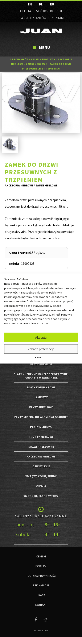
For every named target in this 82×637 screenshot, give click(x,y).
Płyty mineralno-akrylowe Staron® (41, 417)
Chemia (41, 486)
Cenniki (41, 556)
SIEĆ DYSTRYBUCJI (49, 11)
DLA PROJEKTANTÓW (31, 18)
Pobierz (41, 566)
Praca (41, 595)
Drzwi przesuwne (41, 446)
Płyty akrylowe (41, 407)
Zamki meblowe (36, 64)
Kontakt (41, 605)
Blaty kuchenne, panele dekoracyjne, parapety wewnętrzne (41, 375)
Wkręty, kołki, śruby (41, 476)
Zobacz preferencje (41, 349)
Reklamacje (41, 585)
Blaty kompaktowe (41, 387)
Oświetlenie (41, 466)
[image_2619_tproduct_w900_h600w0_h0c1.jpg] (41, 103)
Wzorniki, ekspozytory (41, 496)
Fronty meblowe (41, 437)
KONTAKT (58, 18)
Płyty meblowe (41, 427)
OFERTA (25, 11)
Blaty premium (41, 364)
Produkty (48, 59)
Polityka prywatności (41, 576)
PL (41, 4)
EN (30, 4)
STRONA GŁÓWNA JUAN (24, 59)
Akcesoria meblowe (19, 185)
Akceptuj (41, 337)
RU (52, 4)
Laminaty (41, 397)
